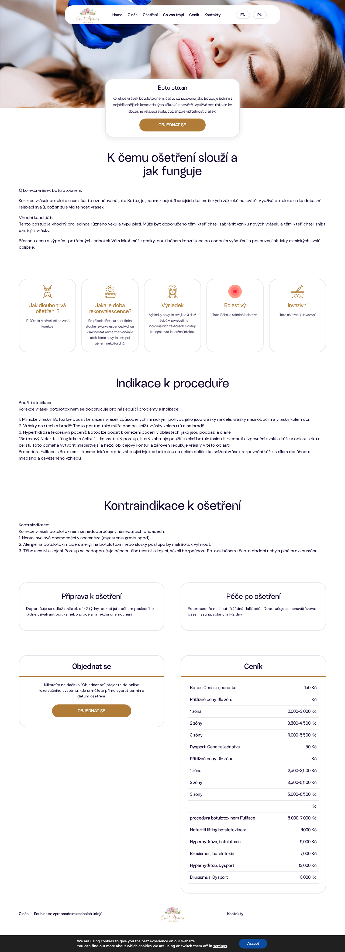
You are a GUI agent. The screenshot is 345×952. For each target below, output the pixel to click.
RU (259, 15)
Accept (253, 943)
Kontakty (213, 15)
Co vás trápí (173, 15)
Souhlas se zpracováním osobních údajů (68, 914)
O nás (132, 15)
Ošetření (150, 15)
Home (117, 15)
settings (220, 946)
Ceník (194, 15)
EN (243, 15)
